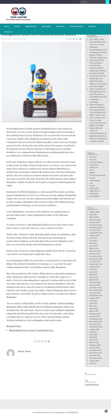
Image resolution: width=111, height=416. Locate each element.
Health (92, 173)
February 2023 (95, 314)
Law (91, 183)
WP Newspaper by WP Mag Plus (65, 412)
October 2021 (95, 356)
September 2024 (96, 264)
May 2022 (93, 337)
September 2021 (96, 358)
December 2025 (96, 225)
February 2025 (95, 251)
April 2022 (94, 340)
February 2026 (95, 220)
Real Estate (94, 194)
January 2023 (95, 316)
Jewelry (92, 178)
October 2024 (95, 262)
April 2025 (94, 246)
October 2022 (95, 324)
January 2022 (95, 348)
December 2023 (96, 288)
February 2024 (95, 282)
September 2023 (96, 295)
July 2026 (93, 215)
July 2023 (93, 301)
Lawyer (17, 26)
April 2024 (94, 277)
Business (93, 160)
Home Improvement (97, 175)
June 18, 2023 (7, 39)
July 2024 (93, 269)
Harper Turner (24, 351)
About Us (8, 32)
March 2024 (94, 280)
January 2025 (95, 254)
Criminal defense (76, 26)
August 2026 (95, 212)
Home (6, 26)
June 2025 (93, 241)
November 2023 (96, 290)
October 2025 (95, 230)
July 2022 (93, 332)
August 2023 (95, 298)
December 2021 (96, 350)
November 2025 (96, 228)
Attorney (91, 26)
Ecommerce (94, 165)
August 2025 (95, 235)
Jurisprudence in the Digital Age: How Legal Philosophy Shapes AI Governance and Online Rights (98, 81)
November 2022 (96, 322)
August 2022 (94, 329)
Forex (92, 170)
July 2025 (93, 238)
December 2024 (96, 256)
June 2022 (93, 335)
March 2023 (94, 311)
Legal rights (46, 26)
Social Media (95, 196)
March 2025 (94, 248)
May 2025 (93, 243)
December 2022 (96, 319)
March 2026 (94, 217)
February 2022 (95, 345)
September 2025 (96, 233)
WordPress (47, 412)
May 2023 (93, 306)
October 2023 (95, 293)
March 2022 (94, 342)
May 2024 (93, 275)
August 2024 (94, 267)
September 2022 (96, 327)
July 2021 (93, 363)
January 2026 (95, 222)
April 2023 (94, 309)
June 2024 (93, 272)
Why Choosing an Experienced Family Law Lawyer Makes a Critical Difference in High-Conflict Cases (98, 110)
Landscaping (94, 181)
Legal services (30, 26)
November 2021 (96, 353)
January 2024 (95, 285)
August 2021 (94, 361)
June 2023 (93, 303)
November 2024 (96, 259)
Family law (60, 26)
